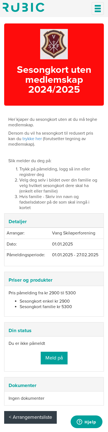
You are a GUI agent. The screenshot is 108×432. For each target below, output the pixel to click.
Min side (23, 7)
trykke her (32, 139)
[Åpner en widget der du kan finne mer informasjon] (86, 422)
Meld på (54, 358)
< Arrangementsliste (30, 417)
